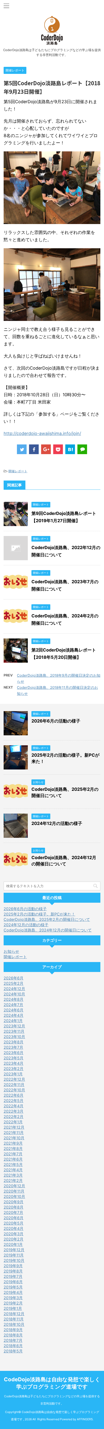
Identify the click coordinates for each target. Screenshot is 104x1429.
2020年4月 (13, 1228)
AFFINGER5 (85, 1419)
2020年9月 (13, 1201)
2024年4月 (13, 1015)
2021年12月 (14, 1127)
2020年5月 (13, 1223)
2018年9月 (13, 1329)
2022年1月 (13, 1121)
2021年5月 (13, 1164)
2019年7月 (13, 1276)
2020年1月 (13, 1244)
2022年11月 (14, 1084)
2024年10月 (14, 994)
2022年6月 (13, 1095)
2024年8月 (13, 999)
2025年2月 (13, 983)
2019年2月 (13, 1303)
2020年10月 (14, 1196)
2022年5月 (13, 1100)
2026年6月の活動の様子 (55, 720)
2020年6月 (13, 1217)
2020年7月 (13, 1212)
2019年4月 (13, 1292)
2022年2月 (13, 1116)
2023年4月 (13, 1063)
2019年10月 (14, 1260)
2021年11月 (14, 1132)
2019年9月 (13, 1265)
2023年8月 (13, 1042)
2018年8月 (13, 1335)
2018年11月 (14, 1319)
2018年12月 (14, 1313)
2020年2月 (13, 1239)
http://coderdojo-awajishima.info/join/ (42, 433)
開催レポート (17, 471)
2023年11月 (14, 1031)
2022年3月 (13, 1111)
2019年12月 (14, 1249)
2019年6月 (13, 1281)
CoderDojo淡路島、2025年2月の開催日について (47, 919)
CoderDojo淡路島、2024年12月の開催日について (48, 930)
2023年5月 (13, 1058)
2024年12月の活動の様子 (56, 823)
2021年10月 (14, 1137)
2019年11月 (14, 1255)
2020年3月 (13, 1233)
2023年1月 (13, 1074)
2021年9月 (13, 1143)
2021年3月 (13, 1175)
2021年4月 (13, 1169)
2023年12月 (14, 1026)
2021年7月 (13, 1153)
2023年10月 (14, 1036)
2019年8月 (13, 1271)
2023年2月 (13, 1068)
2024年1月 (13, 1020)
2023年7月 (13, 1047)
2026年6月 (13, 978)
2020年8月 (13, 1207)
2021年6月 (13, 1159)
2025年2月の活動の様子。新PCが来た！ (39, 914)
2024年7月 (13, 1004)
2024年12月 (14, 988)
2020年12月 (14, 1185)
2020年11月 (14, 1191)
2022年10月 (14, 1089)
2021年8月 (13, 1148)
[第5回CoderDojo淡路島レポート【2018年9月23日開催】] (70, 449)
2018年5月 (13, 1351)
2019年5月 (13, 1287)
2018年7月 (13, 1340)
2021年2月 (13, 1180)
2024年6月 (13, 1010)
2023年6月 (13, 1052)
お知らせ (11, 951)
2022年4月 (13, 1105)
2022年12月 (14, 1079)
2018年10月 (14, 1324)
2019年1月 (13, 1308)
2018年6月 (13, 1345)
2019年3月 (13, 1297)
